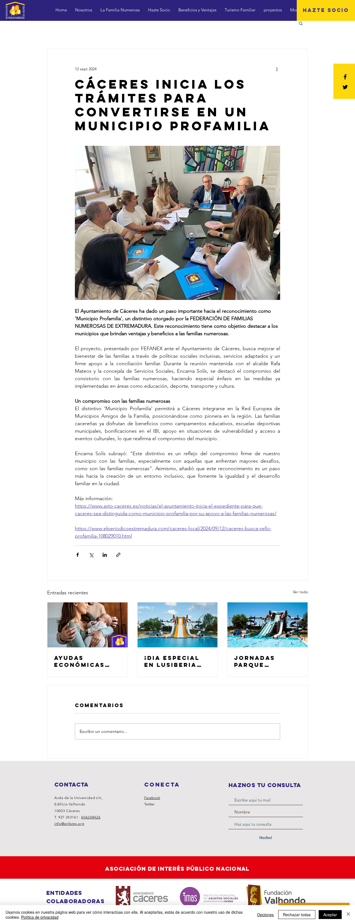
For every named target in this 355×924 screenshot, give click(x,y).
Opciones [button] (265, 914)
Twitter (149, 804)
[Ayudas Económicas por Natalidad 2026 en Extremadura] (87, 624)
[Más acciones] (276, 69)
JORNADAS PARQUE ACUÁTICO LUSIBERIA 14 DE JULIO (265, 661)
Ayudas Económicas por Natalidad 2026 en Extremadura (84, 661)
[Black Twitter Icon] (345, 87)
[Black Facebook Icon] (345, 76)
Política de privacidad (40, 917)
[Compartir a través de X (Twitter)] (91, 554)
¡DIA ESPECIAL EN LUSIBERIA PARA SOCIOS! (172, 661)
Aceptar (330, 914)
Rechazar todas (297, 914)
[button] (300, 23)
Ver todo (300, 591)
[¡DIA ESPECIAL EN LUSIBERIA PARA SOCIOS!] (178, 624)
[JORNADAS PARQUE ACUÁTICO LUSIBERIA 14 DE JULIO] (267, 624)
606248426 (90, 817)
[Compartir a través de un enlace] (118, 554)
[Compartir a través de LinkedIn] (104, 554)
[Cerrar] (348, 915)
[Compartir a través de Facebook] (77, 554)
